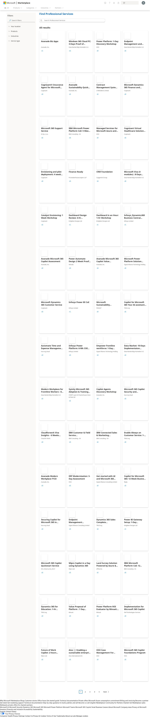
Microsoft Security (15, 707)
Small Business (97, 707)
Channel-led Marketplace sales (134, 703)
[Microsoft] (9, 3)
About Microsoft (114, 707)
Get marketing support (15, 703)
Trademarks (60, 716)
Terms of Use (51, 716)
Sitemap (21, 716)
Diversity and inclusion (15, 709)
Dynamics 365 (28, 707)
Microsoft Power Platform (53, 707)
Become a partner (141, 700)
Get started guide (53, 700)
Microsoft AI (4, 707)
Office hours (41, 700)
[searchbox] (23, 20)
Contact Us (29, 716)
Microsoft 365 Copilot (83, 707)
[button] (41, 20)
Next (105, 692)
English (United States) (8, 711)
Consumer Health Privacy (9, 716)
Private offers (83, 700)
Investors (3, 709)
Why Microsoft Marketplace (10, 700)
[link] (52, 51)
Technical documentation (69, 700)
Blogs (22, 700)
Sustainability (37, 709)
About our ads (70, 716)
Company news (126, 707)
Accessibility (27, 709)
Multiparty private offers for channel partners (16, 705)
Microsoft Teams (69, 707)
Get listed (3, 703)
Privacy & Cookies (39, 716)
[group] (42, 50)
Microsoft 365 (38, 707)
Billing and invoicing (127, 700)
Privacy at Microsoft (139, 707)
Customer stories (31, 700)
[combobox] (72, 20)
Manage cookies (82, 716)
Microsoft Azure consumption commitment (104, 700)
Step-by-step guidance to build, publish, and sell (60, 703)
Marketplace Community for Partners (109, 703)
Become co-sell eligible (87, 703)
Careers (105, 707)
